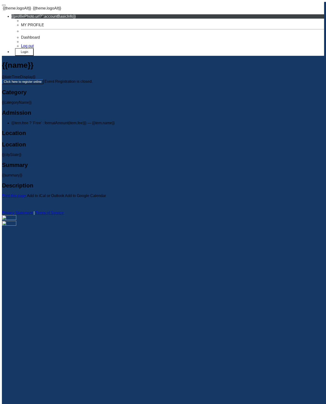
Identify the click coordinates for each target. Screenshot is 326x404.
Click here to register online (23, 81)
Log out (27, 46)
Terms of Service (50, 213)
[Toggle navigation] (4, 5)
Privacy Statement (17, 213)
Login (24, 52)
